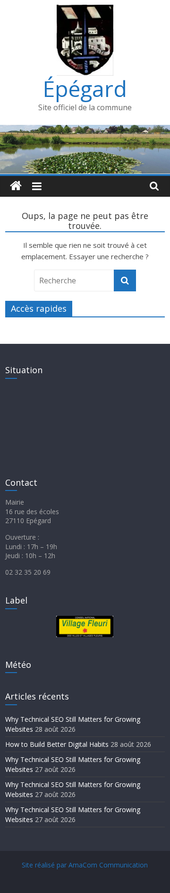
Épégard (85, 88)
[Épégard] (85, 130)
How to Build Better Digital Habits (57, 744)
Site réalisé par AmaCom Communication (85, 864)
